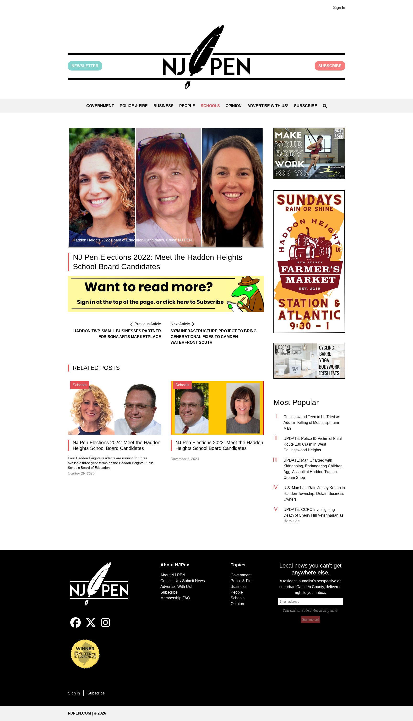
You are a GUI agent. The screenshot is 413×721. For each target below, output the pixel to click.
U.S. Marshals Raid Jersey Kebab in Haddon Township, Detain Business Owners (314, 493)
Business (163, 106)
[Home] (102, 589)
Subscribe (330, 66)
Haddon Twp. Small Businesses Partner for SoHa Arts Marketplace (117, 334)
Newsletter (84, 66)
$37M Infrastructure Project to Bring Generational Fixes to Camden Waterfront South (213, 336)
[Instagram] (105, 626)
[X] (91, 626)
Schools (210, 106)
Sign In (339, 7)
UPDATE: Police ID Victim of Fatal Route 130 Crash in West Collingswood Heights (312, 444)
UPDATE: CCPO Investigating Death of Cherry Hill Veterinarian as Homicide (313, 515)
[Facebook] (75, 626)
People (187, 106)
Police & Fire (134, 106)
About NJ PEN (172, 575)
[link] (309, 153)
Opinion (234, 106)
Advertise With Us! (267, 106)
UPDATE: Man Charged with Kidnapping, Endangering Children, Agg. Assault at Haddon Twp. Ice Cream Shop (313, 469)
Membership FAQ (175, 598)
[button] (206, 57)
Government (100, 106)
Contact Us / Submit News (182, 581)
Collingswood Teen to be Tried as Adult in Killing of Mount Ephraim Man (311, 422)
